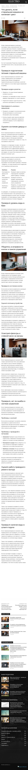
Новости (7, 5)
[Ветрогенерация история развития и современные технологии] (5, 657)
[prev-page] (2, 638)
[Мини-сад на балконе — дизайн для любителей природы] (5, 679)
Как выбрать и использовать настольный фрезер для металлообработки (16, 686)
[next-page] (4, 638)
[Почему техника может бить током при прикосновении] (5, 633)
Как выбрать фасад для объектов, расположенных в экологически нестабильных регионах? (18, 693)
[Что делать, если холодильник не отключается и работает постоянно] (5, 626)
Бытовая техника (13, 5)
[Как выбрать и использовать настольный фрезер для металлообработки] (5, 686)
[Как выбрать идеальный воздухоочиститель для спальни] (5, 619)
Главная (3, 5)
